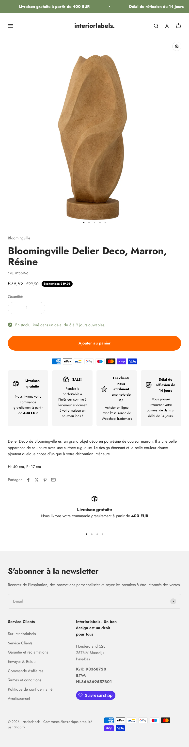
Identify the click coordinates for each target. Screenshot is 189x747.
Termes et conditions (24, 680)
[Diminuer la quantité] (15, 308)
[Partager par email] (53, 480)
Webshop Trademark (117, 418)
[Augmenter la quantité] (38, 308)
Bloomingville (19, 238)
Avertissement (19, 698)
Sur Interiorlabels (22, 634)
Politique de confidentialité (30, 689)
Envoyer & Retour (22, 661)
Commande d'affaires (25, 671)
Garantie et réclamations (28, 652)
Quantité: (15, 296)
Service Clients (20, 643)
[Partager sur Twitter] (36, 480)
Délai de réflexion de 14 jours (153, 6)
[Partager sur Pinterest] (45, 480)
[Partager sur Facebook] (28, 480)
